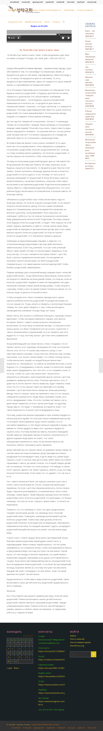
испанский (26, 2)
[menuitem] (14, 2)
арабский (80, 2)
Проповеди (69, 10)
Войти (73, 635)
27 (27, 657)
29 (8, 661)
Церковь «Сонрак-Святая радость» (46, 10)
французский (38, 2)
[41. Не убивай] (101, 365)
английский (14, 2)
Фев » (16, 668)
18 (20, 653)
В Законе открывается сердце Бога (90, 113)
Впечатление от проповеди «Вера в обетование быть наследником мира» (90, 147)
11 (20, 649)
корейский (50, 2)
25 (20, 657)
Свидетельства (15, 22)
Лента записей (77, 639)
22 (8, 657)
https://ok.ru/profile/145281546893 (55, 668)
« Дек (9, 668)
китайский (60, 2)
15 (8, 653)
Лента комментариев (80, 642)
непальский (91, 2)
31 (16, 661)
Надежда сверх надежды (89, 80)
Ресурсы (56, 22)
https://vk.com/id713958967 (51, 651)
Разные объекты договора (88, 44)
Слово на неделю (85, 10)
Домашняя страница (17, 10)
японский (70, 2)
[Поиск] (63, 22)
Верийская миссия (33, 22)
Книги (47, 22)
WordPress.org (77, 645)
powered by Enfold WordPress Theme (45, 725)
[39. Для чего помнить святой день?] (2, 365)
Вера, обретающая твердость (90, 56)
